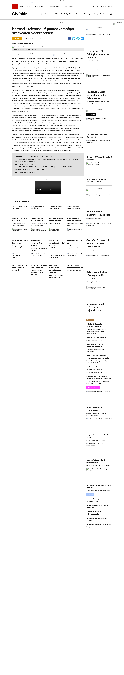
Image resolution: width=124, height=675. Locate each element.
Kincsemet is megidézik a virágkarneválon (95, 500)
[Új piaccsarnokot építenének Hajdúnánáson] (99, 293)
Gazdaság (64, 14)
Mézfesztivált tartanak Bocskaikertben (94, 409)
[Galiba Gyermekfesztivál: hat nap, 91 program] (99, 475)
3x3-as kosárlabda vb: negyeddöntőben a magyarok (20, 268)
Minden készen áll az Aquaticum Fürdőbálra (97, 506)
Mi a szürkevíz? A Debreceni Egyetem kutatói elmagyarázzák (97, 357)
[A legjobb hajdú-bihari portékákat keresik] (99, 425)
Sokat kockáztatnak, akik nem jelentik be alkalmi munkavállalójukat (98, 377)
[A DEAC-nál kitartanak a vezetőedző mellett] (39, 258)
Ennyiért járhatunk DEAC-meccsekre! (37, 219)
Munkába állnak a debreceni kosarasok (74, 219)
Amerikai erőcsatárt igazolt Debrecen (56, 219)
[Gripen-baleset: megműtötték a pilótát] (99, 201)
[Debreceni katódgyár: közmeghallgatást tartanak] (99, 262)
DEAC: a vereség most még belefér (19, 219)
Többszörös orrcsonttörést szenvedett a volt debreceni (55, 269)
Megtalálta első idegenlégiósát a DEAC (57, 242)
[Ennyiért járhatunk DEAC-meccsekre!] (39, 210)
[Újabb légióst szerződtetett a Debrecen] (39, 233)
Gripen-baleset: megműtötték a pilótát (98, 213)
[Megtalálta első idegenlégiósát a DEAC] (57, 233)
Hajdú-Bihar (56, 14)
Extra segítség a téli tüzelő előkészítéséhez (95, 461)
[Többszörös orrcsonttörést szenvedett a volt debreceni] (57, 258)
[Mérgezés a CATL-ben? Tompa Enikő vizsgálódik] (99, 147)
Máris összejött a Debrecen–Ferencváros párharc (96, 181)
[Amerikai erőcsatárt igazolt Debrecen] (57, 210)
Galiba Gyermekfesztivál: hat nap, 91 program (99, 486)
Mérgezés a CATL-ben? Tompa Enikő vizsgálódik (99, 158)
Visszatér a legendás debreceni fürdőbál (97, 519)
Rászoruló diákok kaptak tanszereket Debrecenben (96, 95)
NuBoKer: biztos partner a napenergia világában (95, 325)
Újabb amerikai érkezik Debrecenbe (20, 242)
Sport (90, 14)
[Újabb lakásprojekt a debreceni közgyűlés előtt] (99, 125)
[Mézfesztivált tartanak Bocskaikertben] (99, 398)
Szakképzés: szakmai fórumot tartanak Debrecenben (97, 243)
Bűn (85, 14)
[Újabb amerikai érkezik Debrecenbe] (20, 233)
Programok (79, 14)
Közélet (71, 14)
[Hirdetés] (62, 2)
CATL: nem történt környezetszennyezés (94, 368)
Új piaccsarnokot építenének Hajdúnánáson (95, 307)
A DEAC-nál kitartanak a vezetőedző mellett (39, 266)
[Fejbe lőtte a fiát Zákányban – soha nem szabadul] (99, 41)
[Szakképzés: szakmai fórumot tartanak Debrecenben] (99, 230)
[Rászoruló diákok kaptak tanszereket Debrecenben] (99, 81)
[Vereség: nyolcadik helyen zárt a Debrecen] (75, 258)
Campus (48, 14)
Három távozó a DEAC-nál (75, 242)
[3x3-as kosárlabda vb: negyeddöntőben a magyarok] (20, 258)
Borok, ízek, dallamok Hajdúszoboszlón (93, 513)
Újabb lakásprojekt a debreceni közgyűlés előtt (97, 136)
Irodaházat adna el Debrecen (96, 337)
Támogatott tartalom (100, 14)
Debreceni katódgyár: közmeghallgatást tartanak (97, 275)
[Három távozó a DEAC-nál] (75, 233)
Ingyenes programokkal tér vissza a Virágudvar (98, 526)
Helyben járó (40, 14)
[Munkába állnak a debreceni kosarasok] (75, 210)
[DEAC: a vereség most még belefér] (20, 210)
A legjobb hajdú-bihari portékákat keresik (98, 436)
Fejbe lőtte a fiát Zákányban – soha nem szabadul (98, 54)
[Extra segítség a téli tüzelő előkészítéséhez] (99, 450)
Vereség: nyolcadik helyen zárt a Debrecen (75, 266)
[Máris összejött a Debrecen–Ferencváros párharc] (99, 169)
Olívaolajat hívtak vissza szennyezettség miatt (94, 345)
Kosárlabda (17, 38)
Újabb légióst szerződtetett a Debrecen (36, 243)
